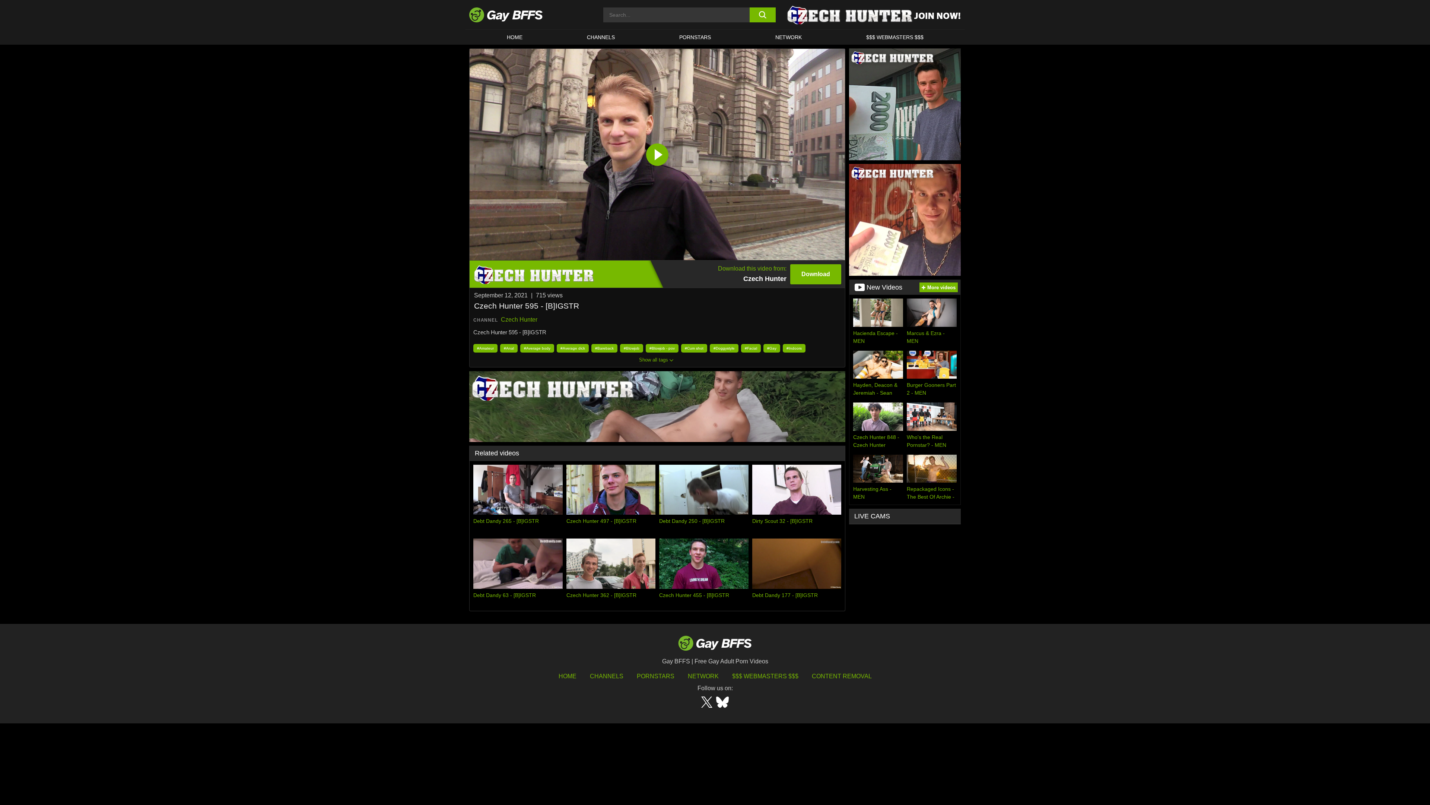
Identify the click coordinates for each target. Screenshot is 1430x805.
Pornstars (655, 676)
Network (788, 37)
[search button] (762, 14)
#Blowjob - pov (662, 348)
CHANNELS (601, 37)
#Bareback (604, 348)
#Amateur (485, 348)
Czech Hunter (519, 319)
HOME (514, 37)
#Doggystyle (724, 348)
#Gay (771, 348)
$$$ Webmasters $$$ (895, 37)
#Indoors (794, 348)
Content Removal (842, 676)
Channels (606, 676)
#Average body (537, 348)
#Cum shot (694, 348)
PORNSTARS (695, 37)
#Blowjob (631, 348)
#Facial (751, 348)
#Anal (509, 348)
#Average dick (572, 348)
